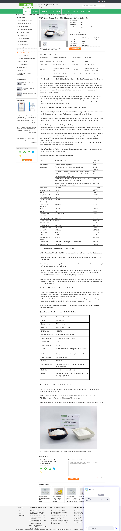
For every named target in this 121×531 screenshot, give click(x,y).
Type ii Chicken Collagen (23, 32)
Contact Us (66, 11)
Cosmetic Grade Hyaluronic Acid (81, 522)
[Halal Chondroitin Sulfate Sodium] (19, 88)
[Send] (116, 528)
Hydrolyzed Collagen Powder (24, 23)
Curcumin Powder (21, 70)
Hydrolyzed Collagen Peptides (24, 20)
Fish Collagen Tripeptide (23, 44)
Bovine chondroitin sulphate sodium (82, 451)
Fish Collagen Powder (22, 35)
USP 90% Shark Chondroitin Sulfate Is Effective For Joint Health (44, 499)
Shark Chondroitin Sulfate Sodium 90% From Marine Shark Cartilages (57, 499)
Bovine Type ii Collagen (23, 38)
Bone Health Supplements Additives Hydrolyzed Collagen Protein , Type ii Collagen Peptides (59, 522)
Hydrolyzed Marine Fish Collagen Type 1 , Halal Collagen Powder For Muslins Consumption (38, 522)
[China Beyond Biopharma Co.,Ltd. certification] (21, 107)
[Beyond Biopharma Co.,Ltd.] (26, 5)
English (102, 1)
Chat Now (75, 11)
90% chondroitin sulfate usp (66, 451)
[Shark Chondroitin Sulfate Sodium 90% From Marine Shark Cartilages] (58, 491)
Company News (85, 11)
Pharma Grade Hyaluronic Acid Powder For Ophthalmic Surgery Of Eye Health (81, 517)
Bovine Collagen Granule (23, 47)
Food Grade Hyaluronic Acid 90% (82, 520)
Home (19, 11)
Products (27, 11)
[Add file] (86, 528)
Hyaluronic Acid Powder (23, 55)
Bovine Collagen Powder (23, 50)
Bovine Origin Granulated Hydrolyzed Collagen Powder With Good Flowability (38, 527)
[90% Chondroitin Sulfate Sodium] (19, 83)
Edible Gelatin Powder (22, 26)
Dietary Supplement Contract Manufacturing (24, 74)
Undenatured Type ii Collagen (24, 29)
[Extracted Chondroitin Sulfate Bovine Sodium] (19, 94)
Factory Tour (44, 11)
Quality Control (56, 11)
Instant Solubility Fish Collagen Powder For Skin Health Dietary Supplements (37, 517)
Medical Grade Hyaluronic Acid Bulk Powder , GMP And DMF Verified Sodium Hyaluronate (81, 512)
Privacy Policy (19, 529)
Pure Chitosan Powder (22, 64)
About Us (35, 11)
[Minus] (117, 489)
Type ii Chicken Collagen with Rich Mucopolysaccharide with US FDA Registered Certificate (59, 517)
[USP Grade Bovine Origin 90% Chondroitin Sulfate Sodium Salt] (53, 30)
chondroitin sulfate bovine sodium (51, 451)
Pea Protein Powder (22, 67)
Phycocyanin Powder (22, 61)
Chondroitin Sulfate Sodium (33, 14)
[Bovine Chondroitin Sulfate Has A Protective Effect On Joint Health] (71, 491)
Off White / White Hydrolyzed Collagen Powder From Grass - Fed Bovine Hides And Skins (37, 512)
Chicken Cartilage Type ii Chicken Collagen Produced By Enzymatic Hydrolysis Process (59, 512)
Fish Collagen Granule (22, 41)
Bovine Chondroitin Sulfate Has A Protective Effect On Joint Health (71, 498)
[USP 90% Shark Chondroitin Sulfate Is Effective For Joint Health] (45, 491)
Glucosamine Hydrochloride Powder (26, 58)
